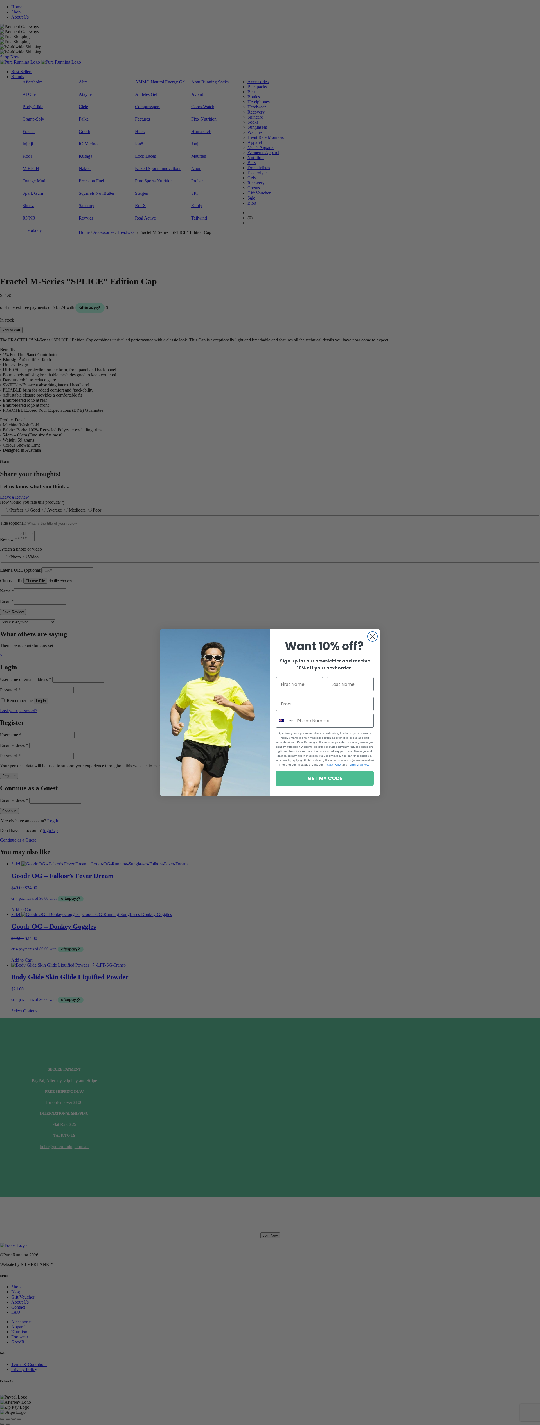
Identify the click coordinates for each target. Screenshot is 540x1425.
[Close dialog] (372, 636)
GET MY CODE (325, 778)
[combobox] (285, 720)
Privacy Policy (332, 764)
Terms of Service (359, 764)
